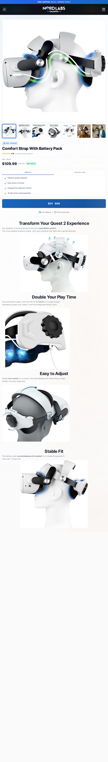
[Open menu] (4, 9)
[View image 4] (54, 131)
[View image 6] (84, 131)
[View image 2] (24, 131)
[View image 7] (99, 131)
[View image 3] (39, 131)
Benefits (28, 172)
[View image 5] (69, 131)
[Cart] (103, 9)
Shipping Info (79, 172)
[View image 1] (9, 131)
